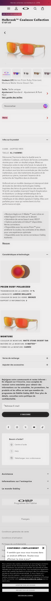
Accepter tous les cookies (25, 585)
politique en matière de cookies (30, 579)
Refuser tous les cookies (25, 590)
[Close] (43, 548)
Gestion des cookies (25, 595)
